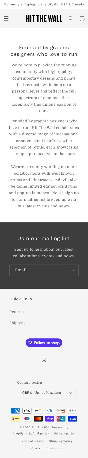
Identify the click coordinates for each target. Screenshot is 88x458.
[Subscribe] (73, 270)
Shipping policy (61, 441)
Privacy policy (64, 433)
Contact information (46, 448)
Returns (16, 312)
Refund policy (39, 433)
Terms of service (32, 441)
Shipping (17, 323)
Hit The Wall (41, 427)
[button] (6, 18)
